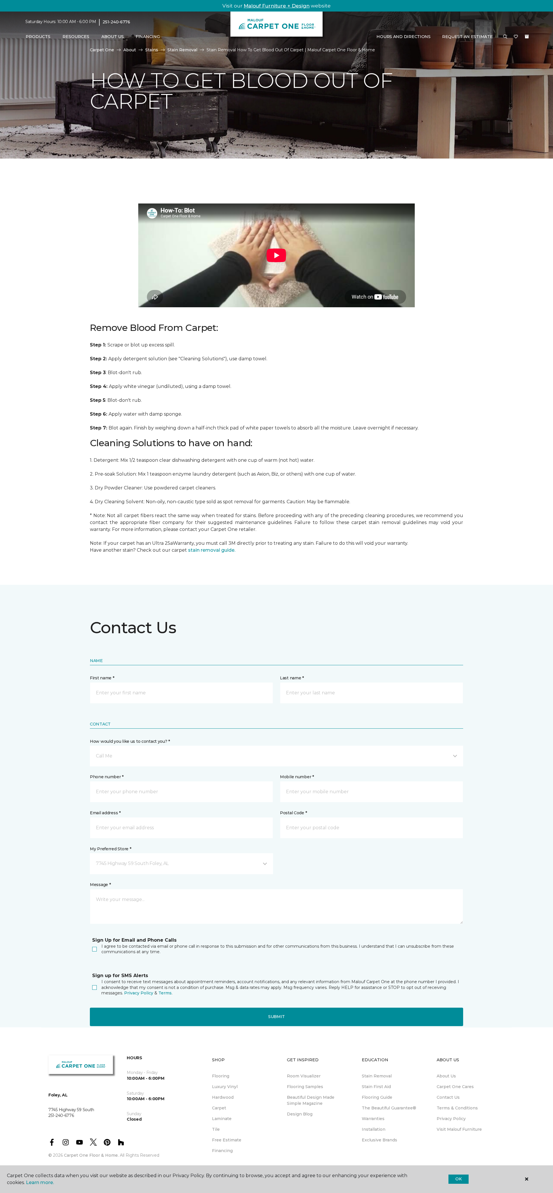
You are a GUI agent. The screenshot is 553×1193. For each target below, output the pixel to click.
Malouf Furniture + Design (277, 6)
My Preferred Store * (110, 849)
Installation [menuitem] (373, 1129)
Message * (100, 885)
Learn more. (40, 1182)
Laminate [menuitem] (222, 1118)
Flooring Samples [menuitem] (305, 1086)
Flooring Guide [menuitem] (377, 1097)
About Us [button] (112, 36)
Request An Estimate (467, 36)
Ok (458, 1178)
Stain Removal (182, 49)
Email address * (105, 813)
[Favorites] (515, 37)
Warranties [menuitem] (373, 1118)
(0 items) (527, 37)
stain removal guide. (211, 550)
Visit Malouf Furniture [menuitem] (459, 1129)
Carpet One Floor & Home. (91, 1155)
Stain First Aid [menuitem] (376, 1086)
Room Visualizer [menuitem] (304, 1076)
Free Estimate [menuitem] (226, 1140)
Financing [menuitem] (148, 36)
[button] (505, 37)
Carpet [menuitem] (219, 1108)
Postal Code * (293, 813)
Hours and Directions (403, 36)
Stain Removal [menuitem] (377, 1076)
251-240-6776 (116, 21)
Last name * (292, 678)
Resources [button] (76, 36)
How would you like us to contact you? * (130, 741)
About (129, 49)
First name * (102, 678)
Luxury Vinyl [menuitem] (225, 1086)
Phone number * (107, 777)
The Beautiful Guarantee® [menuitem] (389, 1108)
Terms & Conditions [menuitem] (457, 1108)
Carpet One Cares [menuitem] (455, 1086)
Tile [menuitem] (216, 1129)
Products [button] (38, 36)
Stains (151, 49)
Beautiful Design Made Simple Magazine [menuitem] (310, 1100)
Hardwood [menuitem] (223, 1097)
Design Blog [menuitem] (300, 1114)
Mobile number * (297, 777)
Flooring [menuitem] (220, 1076)
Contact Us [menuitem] (448, 1097)
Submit (276, 1016)
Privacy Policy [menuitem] (451, 1118)
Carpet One (102, 49)
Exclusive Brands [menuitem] (379, 1140)
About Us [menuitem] (446, 1076)
